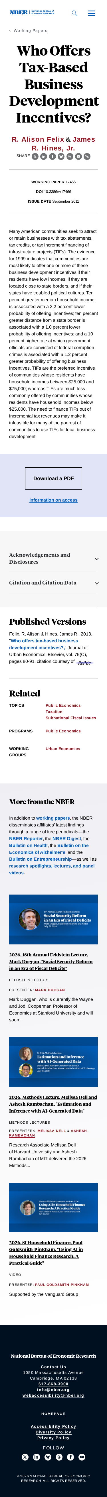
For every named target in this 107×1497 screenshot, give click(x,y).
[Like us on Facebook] (70, 1457)
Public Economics (63, 705)
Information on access (53, 500)
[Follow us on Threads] (59, 1457)
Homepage (53, 1414)
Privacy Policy (53, 1437)
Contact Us (53, 1366)
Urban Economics (63, 748)
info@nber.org (53, 1389)
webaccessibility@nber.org (53, 1395)
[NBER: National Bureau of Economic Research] (33, 13)
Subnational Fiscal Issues (71, 718)
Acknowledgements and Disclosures (39, 558)
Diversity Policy (54, 1432)
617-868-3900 (53, 1384)
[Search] (74, 13)
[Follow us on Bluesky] (48, 1457)
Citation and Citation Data (42, 582)
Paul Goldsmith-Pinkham (62, 1285)
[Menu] (91, 13)
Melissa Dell (52, 1131)
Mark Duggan (50, 990)
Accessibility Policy (53, 1426)
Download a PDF (53, 478)
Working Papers (31, 30)
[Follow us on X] (25, 1457)
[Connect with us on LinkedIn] (36, 1457)
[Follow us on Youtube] (81, 1457)
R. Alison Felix (38, 139)
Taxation (54, 711)
